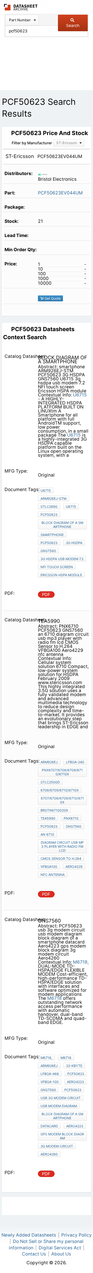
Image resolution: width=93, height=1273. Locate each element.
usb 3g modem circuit (61, 1098)
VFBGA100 (49, 867)
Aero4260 (49, 1154)
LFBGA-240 (75, 762)
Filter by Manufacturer (32, 142)
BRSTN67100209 (54, 810)
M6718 (54, 998)
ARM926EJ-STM (53, 498)
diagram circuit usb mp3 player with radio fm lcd (62, 846)
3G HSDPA (74, 543)
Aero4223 (75, 1082)
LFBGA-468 (50, 1074)
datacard (49, 1126)
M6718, (81, 962)
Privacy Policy (76, 1235)
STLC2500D (50, 782)
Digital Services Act (60, 1248)
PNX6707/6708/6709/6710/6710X (62, 772)
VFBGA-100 (50, 1082)
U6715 (80, 395)
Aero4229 (74, 867)
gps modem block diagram (62, 1136)
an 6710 (47, 834)
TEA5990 (48, 818)
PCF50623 (49, 515)
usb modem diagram (59, 1106)
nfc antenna (53, 875)
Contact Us (34, 1254)
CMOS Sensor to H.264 (61, 858)
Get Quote (52, 298)
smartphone (52, 535)
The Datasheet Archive (21, 7)
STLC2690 (49, 507)
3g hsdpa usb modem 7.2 (62, 559)
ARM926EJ (49, 762)
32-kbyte (74, 1066)
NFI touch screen (57, 567)
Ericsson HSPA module (61, 575)
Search (72, 25)
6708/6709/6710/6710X (60, 790)
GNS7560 (48, 551)
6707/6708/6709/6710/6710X (62, 800)
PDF (46, 594)
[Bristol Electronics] (44, 174)
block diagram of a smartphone (62, 525)
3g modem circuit (57, 1146)
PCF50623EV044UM (60, 193)
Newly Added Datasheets (28, 1235)
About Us (61, 1254)
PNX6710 (71, 818)
